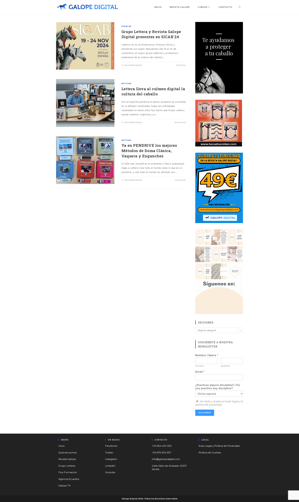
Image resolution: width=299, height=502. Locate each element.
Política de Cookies (210, 452)
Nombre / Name (206, 355)
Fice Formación (67, 472)
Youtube (110, 472)
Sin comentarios (133, 65)
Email (199, 371)
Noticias (126, 83)
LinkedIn (110, 465)
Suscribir (204, 412)
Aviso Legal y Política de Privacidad (219, 445)
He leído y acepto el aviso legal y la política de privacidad (219, 403)
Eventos (126, 26)
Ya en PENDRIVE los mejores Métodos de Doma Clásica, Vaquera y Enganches (149, 150)
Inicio (61, 445)
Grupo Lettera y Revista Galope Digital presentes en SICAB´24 (151, 34)
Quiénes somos (67, 452)
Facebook (111, 445)
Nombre (199, 366)
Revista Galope (67, 459)
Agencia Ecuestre (68, 479)
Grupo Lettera (66, 465)
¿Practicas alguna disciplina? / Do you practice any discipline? (217, 387)
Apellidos (225, 366)
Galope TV (64, 485)
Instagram (111, 459)
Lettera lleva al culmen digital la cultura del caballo (153, 91)
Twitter (109, 452)
